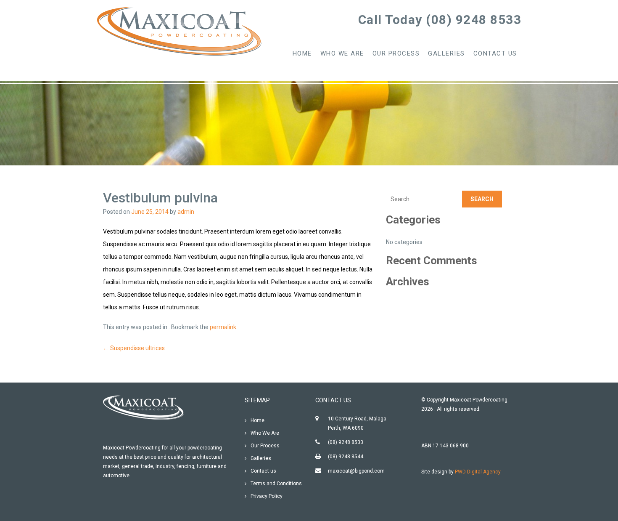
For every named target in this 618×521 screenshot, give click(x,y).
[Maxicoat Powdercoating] (181, 31)
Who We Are (342, 53)
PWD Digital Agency (478, 472)
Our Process (396, 53)
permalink (223, 327)
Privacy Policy (267, 496)
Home (302, 53)
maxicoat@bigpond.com (356, 471)
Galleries (446, 53)
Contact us (495, 53)
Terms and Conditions (276, 483)
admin (185, 211)
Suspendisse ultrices (134, 348)
